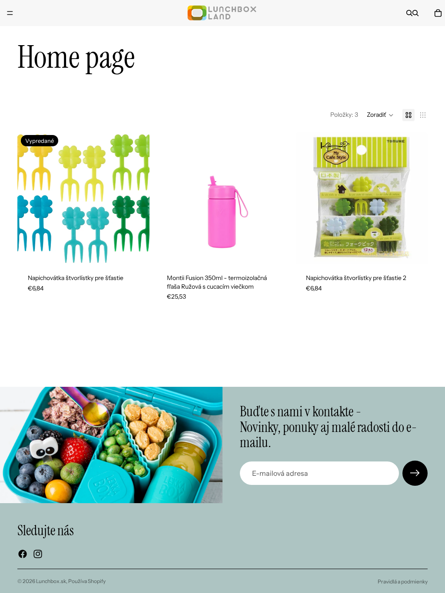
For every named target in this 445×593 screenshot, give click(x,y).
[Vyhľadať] (409, 13)
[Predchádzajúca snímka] (30, 197)
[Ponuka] (10, 13)
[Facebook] (22, 554)
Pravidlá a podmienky (403, 581)
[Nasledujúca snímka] (136, 197)
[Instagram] (38, 554)
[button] (380, 115)
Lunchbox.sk (51, 581)
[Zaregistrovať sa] (415, 473)
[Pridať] (275, 250)
